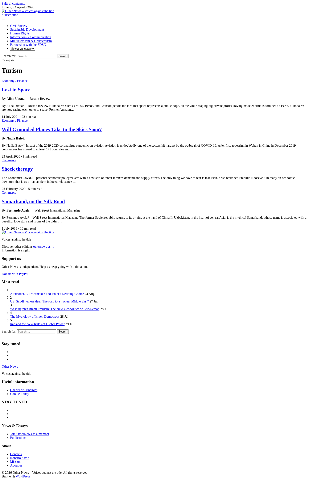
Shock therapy (17, 169)
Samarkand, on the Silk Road (33, 201)
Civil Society (18, 26)
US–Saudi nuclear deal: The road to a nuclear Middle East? (49, 301)
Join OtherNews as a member (29, 434)
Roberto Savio (19, 458)
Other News (10, 366)
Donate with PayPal (15, 274)
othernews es (44, 246)
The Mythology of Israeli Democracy (34, 316)
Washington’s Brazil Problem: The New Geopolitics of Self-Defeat (54, 309)
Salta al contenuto (13, 3)
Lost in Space (16, 89)
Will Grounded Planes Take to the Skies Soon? (52, 129)
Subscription (10, 15)
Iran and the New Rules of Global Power (37, 324)
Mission (15, 461)
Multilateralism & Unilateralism (31, 41)
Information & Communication (30, 37)
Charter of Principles (23, 390)
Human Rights (19, 33)
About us (16, 465)
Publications (18, 437)
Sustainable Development (27, 29)
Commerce (9, 160)
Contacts (16, 454)
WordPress (23, 476)
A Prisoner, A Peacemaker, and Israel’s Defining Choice (47, 294)
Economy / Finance (15, 81)
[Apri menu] (3, 19)
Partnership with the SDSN (28, 44)
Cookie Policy (19, 394)
